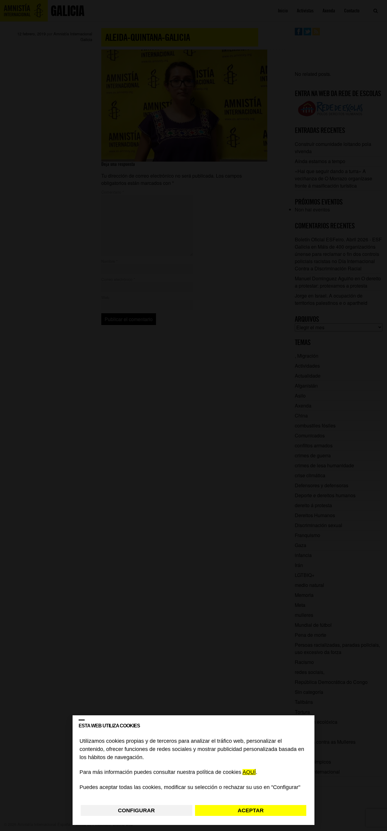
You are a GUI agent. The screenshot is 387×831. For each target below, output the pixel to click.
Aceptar (251, 810)
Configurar (136, 810)
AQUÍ (249, 772)
